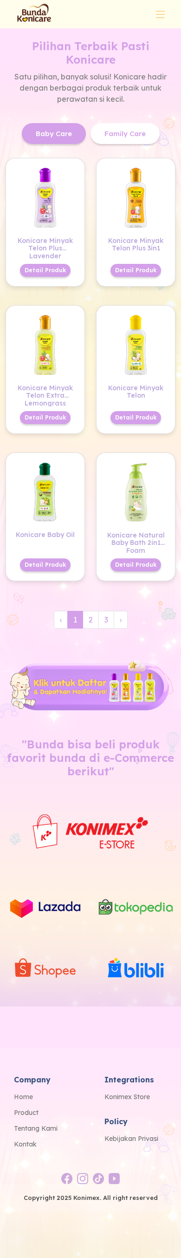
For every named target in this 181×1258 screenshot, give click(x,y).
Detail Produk (45, 270)
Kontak (25, 1144)
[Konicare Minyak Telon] (136, 343)
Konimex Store (127, 1097)
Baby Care (54, 133)
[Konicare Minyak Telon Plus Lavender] (45, 196)
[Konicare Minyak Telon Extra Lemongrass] (45, 343)
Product (26, 1112)
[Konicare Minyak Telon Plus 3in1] (136, 196)
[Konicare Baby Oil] (45, 491)
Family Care (125, 133)
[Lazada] (45, 907)
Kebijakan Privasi (131, 1138)
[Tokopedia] (135, 907)
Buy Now (60, 169)
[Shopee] (45, 969)
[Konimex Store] (90, 830)
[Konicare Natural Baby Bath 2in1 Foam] (136, 491)
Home (23, 1097)
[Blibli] (135, 969)
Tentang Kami (36, 1128)
